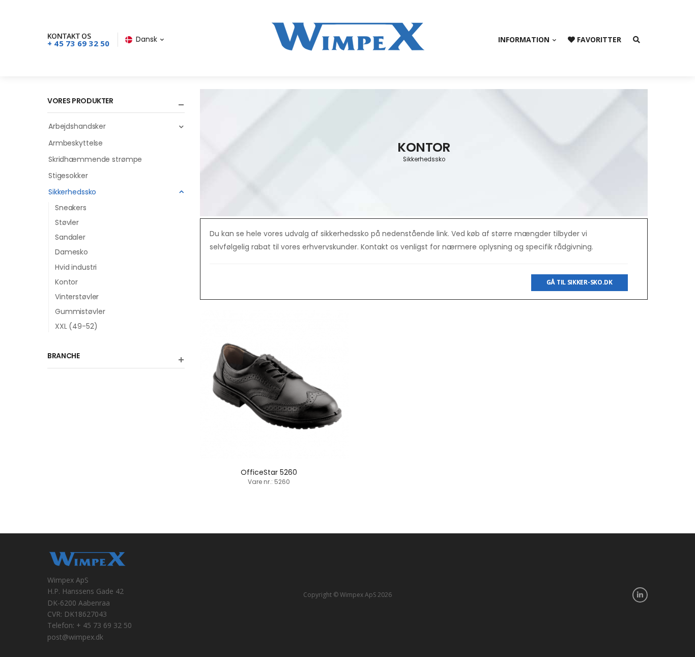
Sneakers (70, 208)
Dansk (146, 39)
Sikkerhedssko (72, 192)
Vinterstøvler (77, 297)
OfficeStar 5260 (269, 472)
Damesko (71, 252)
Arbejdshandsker (77, 126)
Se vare (274, 445)
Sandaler (70, 237)
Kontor (66, 282)
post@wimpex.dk (75, 637)
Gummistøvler (80, 311)
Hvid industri (76, 267)
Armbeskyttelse (75, 143)
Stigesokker (68, 175)
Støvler (67, 222)
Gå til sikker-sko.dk (579, 282)
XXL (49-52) (76, 326)
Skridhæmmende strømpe (95, 159)
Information (523, 39)
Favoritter (598, 39)
